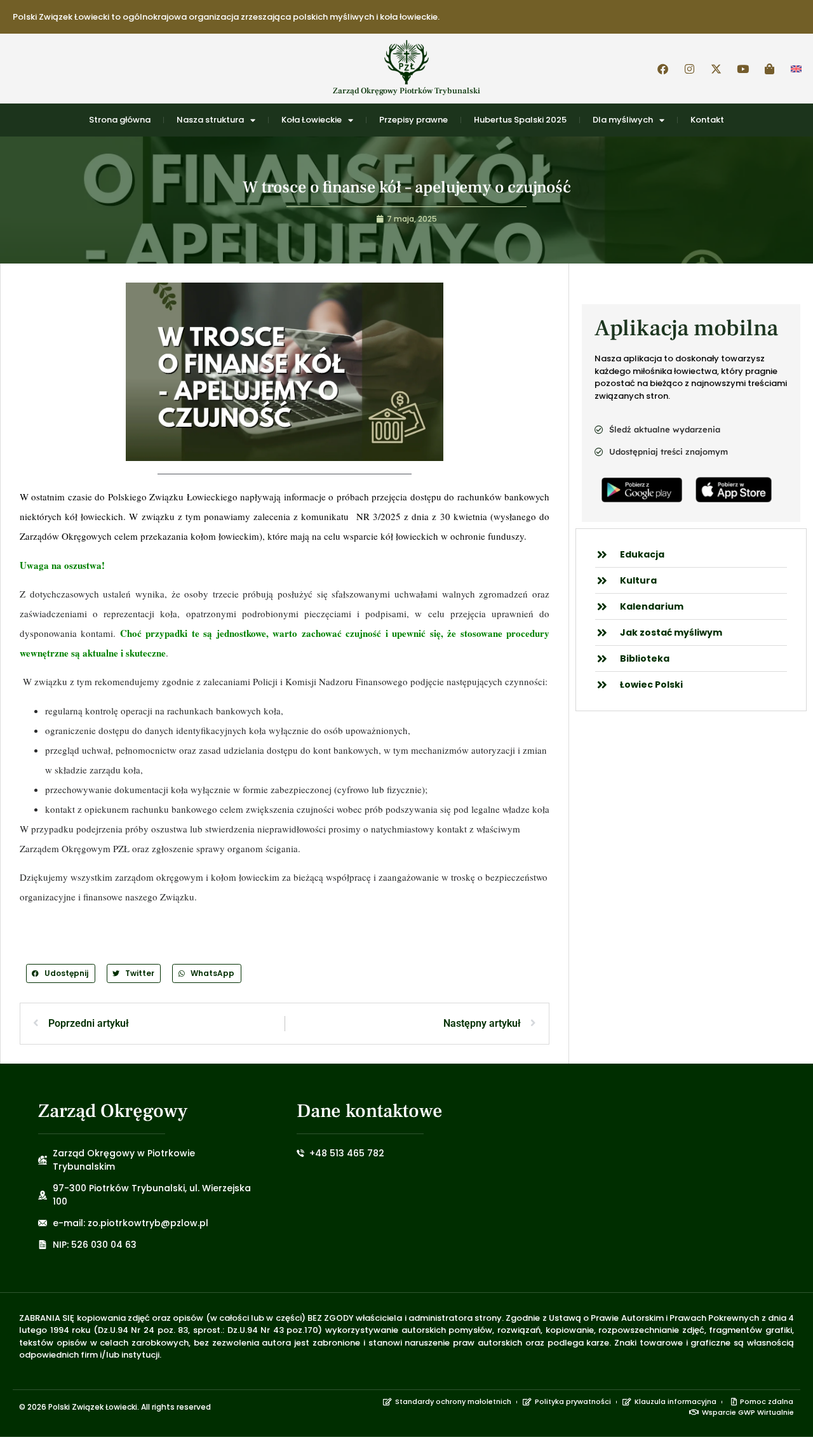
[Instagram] (689, 68)
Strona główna (120, 120)
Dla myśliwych (623, 120)
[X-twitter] (716, 68)
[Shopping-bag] (769, 68)
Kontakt (707, 120)
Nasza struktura (210, 120)
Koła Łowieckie (311, 120)
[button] (60, 973)
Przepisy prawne (413, 120)
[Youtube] (742, 68)
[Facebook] (662, 68)
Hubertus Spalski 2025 (520, 120)
